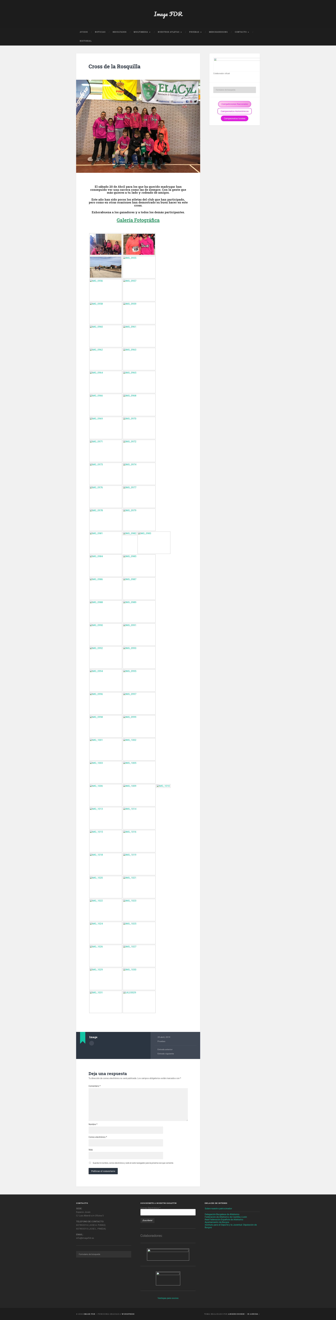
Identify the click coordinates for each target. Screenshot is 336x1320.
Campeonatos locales (234, 118)
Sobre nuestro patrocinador (218, 1208)
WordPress (128, 1314)
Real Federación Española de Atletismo (224, 1219)
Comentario (95, 1086)
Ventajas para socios (168, 1298)
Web (91, 1150)
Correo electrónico (98, 1137)
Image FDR (168, 13)
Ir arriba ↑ (253, 1314)
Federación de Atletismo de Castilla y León (226, 1217)
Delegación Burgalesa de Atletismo (222, 1214)
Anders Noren (236, 1314)
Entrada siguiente (166, 1054)
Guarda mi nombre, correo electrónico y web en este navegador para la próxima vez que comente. (133, 1163)
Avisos (84, 32)
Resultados (120, 32)
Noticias (100, 32)
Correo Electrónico (150, 1208)
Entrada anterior (165, 1049)
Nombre (93, 1124)
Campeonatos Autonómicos (235, 111)
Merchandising (218, 32)
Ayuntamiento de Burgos (217, 1222)
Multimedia (141, 32)
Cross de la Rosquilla (114, 66)
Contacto (241, 32)
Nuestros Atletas (168, 32)
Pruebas (194, 32)
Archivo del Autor (91, 1043)
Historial (86, 41)
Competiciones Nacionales (234, 104)
